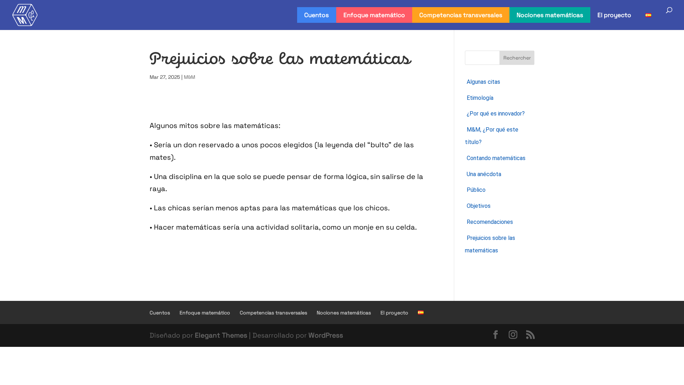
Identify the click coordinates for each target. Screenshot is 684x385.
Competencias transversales (460, 15)
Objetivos (479, 205)
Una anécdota (484, 174)
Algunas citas (483, 81)
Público (476, 189)
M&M (189, 77)
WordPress (326, 335)
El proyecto (614, 15)
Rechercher (517, 58)
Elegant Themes (221, 335)
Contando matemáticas (496, 158)
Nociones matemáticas (550, 15)
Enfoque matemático (374, 15)
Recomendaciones (490, 222)
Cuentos (316, 15)
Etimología (480, 97)
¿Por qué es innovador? (496, 113)
